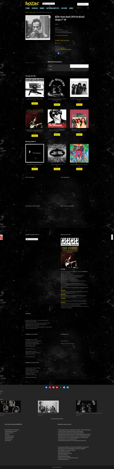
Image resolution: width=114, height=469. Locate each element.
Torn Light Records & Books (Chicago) (83, 434)
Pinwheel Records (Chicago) (64, 435)
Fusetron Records (84, 437)
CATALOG (35, 8)
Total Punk (60, 437)
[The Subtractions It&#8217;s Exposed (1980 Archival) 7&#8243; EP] (56, 406)
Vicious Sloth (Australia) (63, 454)
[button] (50, 17)
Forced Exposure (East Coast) (11, 431)
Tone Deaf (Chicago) (62, 431)
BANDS (42, 8)
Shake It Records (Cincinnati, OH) (65, 440)
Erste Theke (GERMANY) (70, 450)
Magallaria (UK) (85, 447)
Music (31, 12)
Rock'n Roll (69, 49)
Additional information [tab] (30, 62)
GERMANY (83, 448)
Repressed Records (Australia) (64, 456)
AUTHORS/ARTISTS (52, 8)
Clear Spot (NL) (8, 440)
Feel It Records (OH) (62, 438)
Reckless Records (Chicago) (75, 429)
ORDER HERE (85, 271)
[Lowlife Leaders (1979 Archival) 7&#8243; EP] (18, 406)
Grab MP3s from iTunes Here (62, 40)
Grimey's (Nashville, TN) (72, 438)
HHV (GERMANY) (61, 450)
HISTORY (64, 8)
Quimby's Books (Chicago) (63, 429)
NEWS (71, 8)
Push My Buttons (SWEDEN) (63, 447)
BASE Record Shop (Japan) (72, 457)
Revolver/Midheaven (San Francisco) (12, 429)
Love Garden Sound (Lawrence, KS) (79, 440)
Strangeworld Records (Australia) (65, 453)
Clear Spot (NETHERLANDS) (76, 447)
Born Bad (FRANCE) (71, 448)
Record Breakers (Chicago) (78, 432)
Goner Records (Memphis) (75, 437)
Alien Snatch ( (78, 448)
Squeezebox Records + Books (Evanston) (66, 434)
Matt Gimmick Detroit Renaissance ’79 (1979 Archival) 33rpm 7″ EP (89, 413)
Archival (34, 12)
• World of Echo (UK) (62, 448)
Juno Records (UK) (8, 438)
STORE (27, 8)
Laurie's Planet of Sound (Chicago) (65, 432)
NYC (61, 49)
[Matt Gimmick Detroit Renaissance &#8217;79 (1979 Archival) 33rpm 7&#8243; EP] (94, 406)
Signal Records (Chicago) (85, 435)
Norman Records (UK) (9, 437)
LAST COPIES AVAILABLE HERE (61, 35)
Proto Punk (64, 49)
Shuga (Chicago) (80, 431)
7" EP (72, 69)
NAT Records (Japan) (62, 457)
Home (28, 12)
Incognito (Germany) (9, 432)
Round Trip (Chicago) (74, 435)
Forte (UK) (7, 434)
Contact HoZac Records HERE (57, 418)
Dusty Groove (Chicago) (86, 429)
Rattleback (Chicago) (71, 431)
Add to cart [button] (35, 103)
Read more (57, 104)
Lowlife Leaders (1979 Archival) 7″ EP (7, 413)
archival (58, 49)
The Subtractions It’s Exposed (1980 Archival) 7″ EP (48, 413)
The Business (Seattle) (9, 435)
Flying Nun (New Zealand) (63, 459)
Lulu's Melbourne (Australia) (64, 451)
